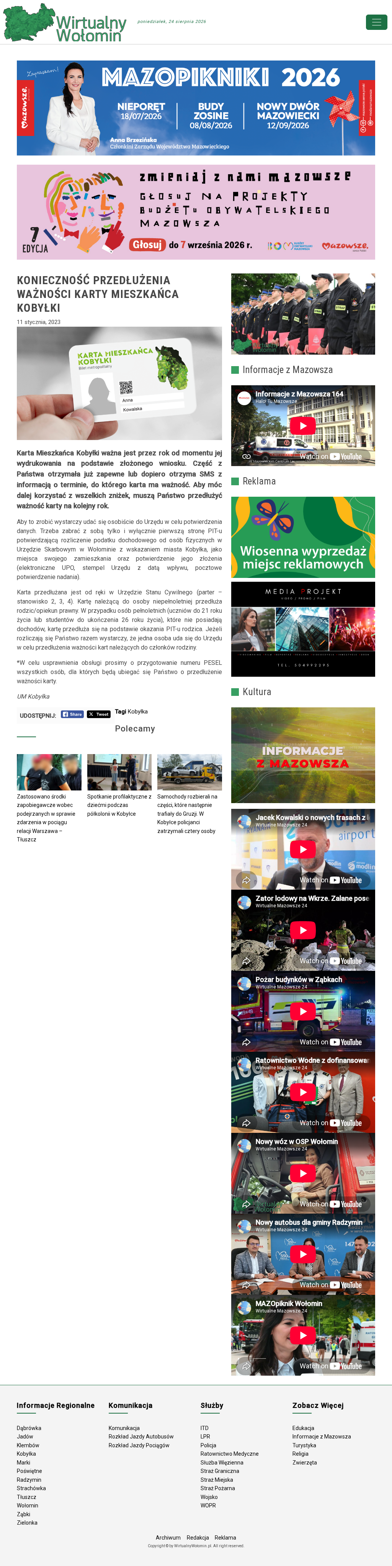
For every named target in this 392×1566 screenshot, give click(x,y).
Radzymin (29, 1480)
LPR (205, 1436)
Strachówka (31, 1488)
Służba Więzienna (222, 1463)
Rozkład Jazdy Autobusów (141, 1436)
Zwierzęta (304, 1463)
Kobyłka (138, 711)
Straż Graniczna (220, 1471)
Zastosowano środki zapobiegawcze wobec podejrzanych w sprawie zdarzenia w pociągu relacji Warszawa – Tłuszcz (46, 818)
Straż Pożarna (218, 1488)
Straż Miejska (217, 1480)
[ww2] (303, 537)
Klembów (28, 1445)
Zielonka (27, 1523)
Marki (23, 1463)
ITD (205, 1428)
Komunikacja (124, 1428)
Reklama (225, 1538)
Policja (208, 1445)
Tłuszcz (26, 1497)
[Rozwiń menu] (376, 22)
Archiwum (168, 1538)
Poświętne (29, 1471)
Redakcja (198, 1538)
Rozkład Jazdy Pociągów (139, 1445)
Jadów (25, 1436)
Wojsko (209, 1497)
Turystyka (304, 1445)
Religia (300, 1454)
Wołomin (27, 1505)
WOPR (208, 1505)
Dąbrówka (29, 1428)
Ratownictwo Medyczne (230, 1454)
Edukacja (303, 1428)
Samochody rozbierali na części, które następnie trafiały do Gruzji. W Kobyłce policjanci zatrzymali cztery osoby (187, 814)
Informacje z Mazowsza (321, 1436)
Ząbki (23, 1514)
